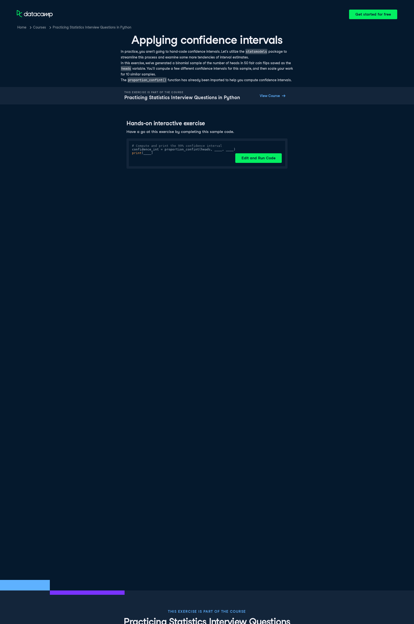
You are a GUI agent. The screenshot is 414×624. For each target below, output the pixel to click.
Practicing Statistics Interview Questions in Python (92, 27)
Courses (39, 27)
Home (21, 27)
